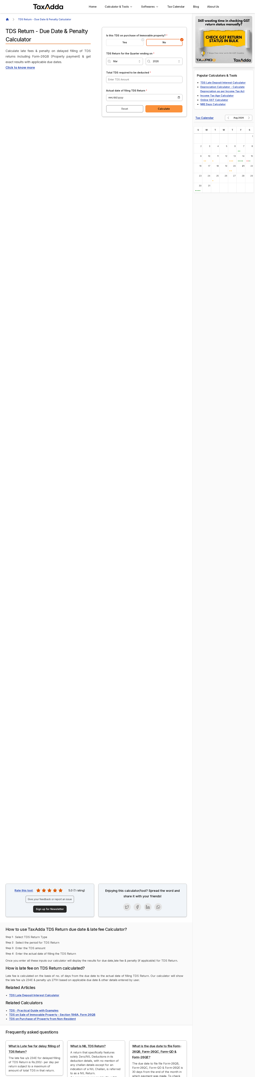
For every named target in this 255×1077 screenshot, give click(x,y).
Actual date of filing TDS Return (126, 90)
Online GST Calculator (214, 99)
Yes (124, 42)
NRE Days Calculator (213, 104)
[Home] (7, 19)
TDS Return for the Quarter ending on (130, 53)
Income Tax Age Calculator (217, 95)
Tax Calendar (204, 118)
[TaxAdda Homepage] (48, 6)
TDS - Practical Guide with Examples (33, 1010)
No (164, 42)
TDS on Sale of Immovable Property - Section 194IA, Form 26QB (52, 1014)
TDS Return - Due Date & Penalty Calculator (44, 19)
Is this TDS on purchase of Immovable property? (136, 35)
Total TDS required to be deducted (128, 72)
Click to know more (20, 67)
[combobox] (124, 61)
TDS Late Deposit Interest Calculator (34, 995)
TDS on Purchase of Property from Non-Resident (42, 1019)
